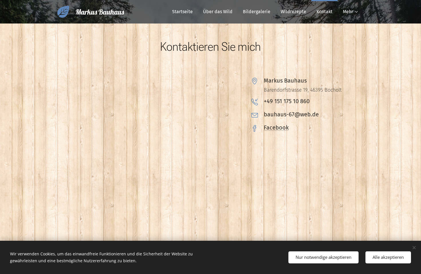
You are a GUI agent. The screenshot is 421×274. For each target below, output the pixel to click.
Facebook (276, 127)
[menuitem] (182, 12)
